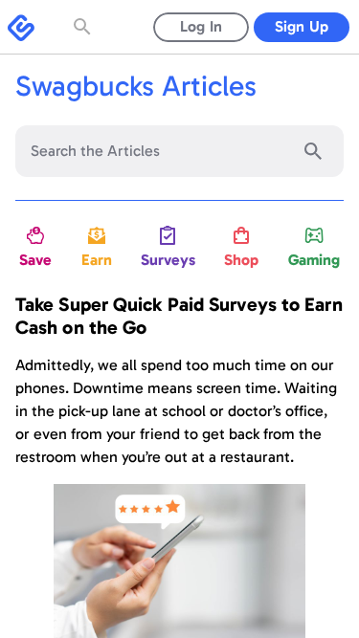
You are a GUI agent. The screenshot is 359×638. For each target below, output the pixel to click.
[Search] (313, 151)
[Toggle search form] (84, 26)
